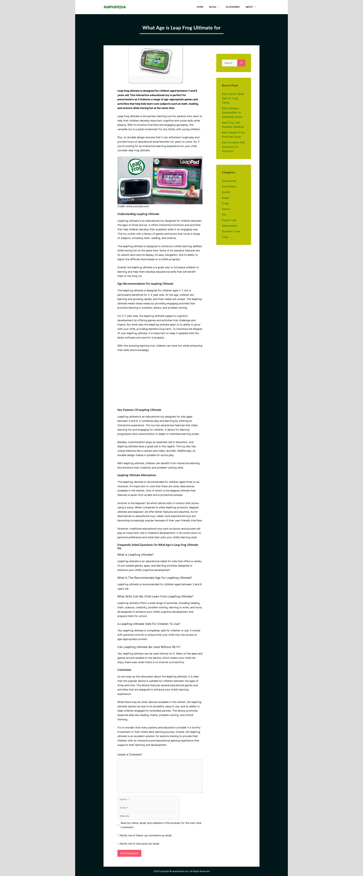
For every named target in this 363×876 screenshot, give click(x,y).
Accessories (233, 7)
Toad (225, 237)
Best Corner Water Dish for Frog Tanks (233, 98)
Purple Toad (229, 220)
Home (200, 7)
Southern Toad (231, 231)
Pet (224, 214)
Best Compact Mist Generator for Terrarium (233, 147)
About (249, 7)
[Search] (241, 62)
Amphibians (229, 186)
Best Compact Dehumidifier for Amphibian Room (232, 112)
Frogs (225, 203)
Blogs (212, 7)
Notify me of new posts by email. (140, 843)
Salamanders (229, 225)
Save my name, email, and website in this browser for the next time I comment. (161, 825)
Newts (226, 208)
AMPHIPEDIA (115, 7)
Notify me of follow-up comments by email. (146, 835)
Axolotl (226, 192)
